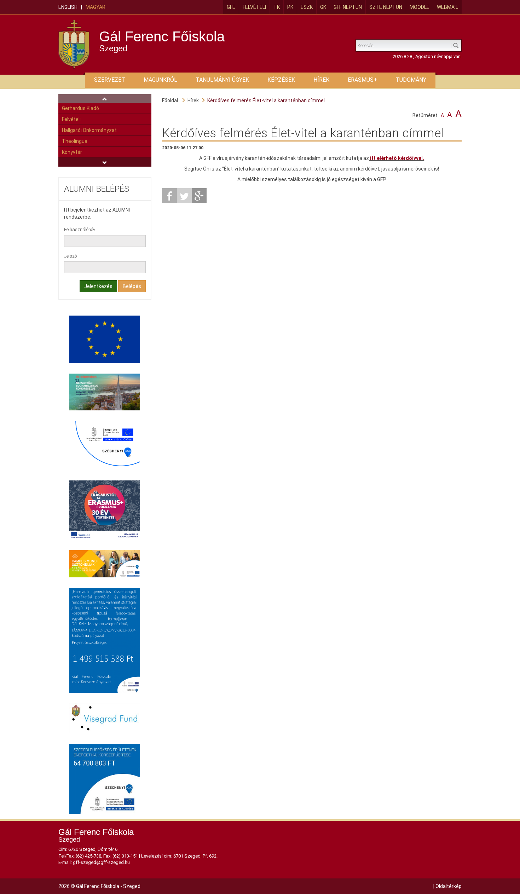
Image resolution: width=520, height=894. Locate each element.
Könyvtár (72, 152)
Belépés (132, 286)
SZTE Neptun (385, 7)
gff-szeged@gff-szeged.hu (101, 862)
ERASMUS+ (362, 79)
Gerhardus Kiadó (80, 108)
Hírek (193, 100)
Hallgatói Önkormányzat (89, 130)
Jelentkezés (98, 286)
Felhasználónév (79, 229)
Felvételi (254, 7)
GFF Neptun (348, 7)
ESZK (307, 7)
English (67, 7)
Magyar (95, 7)
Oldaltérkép (448, 886)
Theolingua (74, 141)
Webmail (447, 7)
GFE (231, 7)
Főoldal (170, 100)
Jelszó (70, 256)
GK (323, 7)
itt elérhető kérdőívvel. (396, 158)
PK (290, 7)
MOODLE (419, 7)
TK (276, 7)
